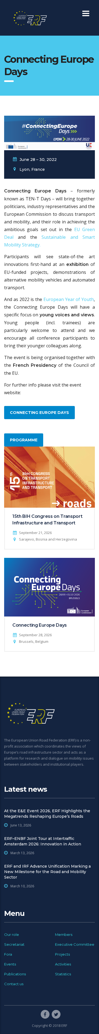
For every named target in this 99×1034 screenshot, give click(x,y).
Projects (62, 954)
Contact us (13, 984)
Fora (8, 954)
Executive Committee (74, 944)
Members (63, 934)
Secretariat (14, 944)
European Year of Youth (68, 299)
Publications (15, 974)
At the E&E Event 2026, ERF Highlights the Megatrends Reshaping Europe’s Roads (47, 813)
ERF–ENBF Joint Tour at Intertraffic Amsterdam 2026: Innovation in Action (42, 841)
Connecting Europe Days (39, 412)
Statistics (63, 974)
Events (10, 964)
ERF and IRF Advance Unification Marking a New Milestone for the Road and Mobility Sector (47, 872)
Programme (23, 440)
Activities (63, 964)
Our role (11, 934)
